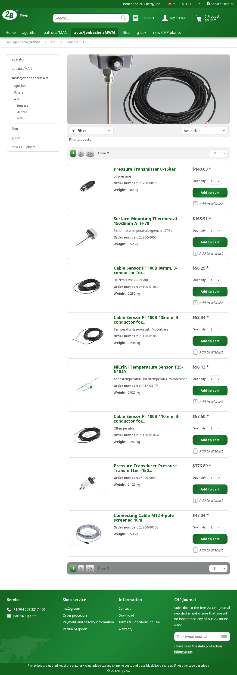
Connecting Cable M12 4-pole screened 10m (144, 517)
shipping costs (122, 666)
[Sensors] (89, 39)
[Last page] (90, 153)
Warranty (125, 629)
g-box (16, 137)
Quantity (199, 181)
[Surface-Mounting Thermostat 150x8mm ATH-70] (88, 236)
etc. (17, 99)
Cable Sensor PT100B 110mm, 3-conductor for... (147, 418)
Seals (20, 118)
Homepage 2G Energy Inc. (141, 4)
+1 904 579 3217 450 (29, 609)
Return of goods (75, 629)
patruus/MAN (22, 68)
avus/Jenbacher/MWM (30, 78)
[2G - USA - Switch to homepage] (20, 16)
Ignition (20, 85)
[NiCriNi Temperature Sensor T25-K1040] (88, 385)
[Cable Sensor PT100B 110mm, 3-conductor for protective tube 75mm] (88, 434)
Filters (18, 92)
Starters (21, 112)
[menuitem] (91, 18)
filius (15, 128)
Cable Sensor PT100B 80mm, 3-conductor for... (145, 270)
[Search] (123, 18)
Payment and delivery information (88, 622)
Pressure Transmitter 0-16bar (145, 169)
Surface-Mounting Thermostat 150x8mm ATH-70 (146, 221)
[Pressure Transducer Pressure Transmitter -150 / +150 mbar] (88, 483)
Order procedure (75, 615)
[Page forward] (81, 153)
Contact (124, 608)
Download (126, 615)
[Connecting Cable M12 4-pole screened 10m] (88, 533)
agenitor (18, 59)
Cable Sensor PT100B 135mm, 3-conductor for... (147, 319)
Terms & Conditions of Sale (139, 622)
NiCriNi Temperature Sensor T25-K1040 (148, 369)
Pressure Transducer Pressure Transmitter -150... (145, 468)
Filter (81, 130)
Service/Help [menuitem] (220, 4)
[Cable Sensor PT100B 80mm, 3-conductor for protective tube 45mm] (88, 286)
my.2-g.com (71, 608)
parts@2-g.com (25, 616)
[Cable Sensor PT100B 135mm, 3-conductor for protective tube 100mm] (88, 335)
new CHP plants (24, 147)
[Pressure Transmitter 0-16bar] (88, 187)
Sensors (22, 106)
